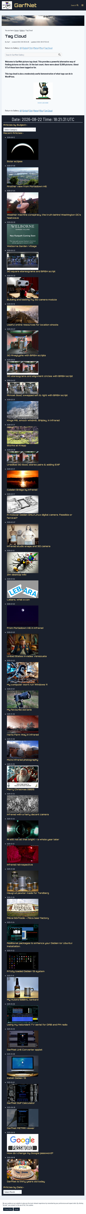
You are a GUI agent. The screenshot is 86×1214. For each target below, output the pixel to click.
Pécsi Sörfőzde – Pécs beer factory (28, 918)
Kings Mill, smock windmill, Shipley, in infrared (33, 420)
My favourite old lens (19, 709)
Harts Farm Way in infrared (23, 734)
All (21, 48)
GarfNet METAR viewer (20, 1128)
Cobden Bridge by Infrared (22, 489)
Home (16, 30)
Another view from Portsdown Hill (27, 186)
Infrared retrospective (20, 864)
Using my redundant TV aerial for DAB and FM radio (37, 1024)
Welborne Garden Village (22, 246)
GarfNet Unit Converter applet (24, 1049)
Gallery (22, 30)
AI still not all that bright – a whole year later (33, 839)
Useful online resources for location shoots (32, 324)
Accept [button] (16, 1209)
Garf (8, 42)
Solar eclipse (14, 161)
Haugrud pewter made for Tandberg (28, 893)
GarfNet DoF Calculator (21, 1103)
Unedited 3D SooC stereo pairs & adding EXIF (33, 464)
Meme (36, 48)
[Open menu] (82, 5)
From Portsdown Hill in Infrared (25, 628)
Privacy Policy (8, 1209)
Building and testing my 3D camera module (32, 299)
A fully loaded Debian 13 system (26, 971)
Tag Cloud (48, 48)
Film (31, 48)
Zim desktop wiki (16, 574)
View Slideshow (43, 103)
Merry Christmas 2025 (20, 789)
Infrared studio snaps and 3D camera (28, 546)
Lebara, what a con (18, 599)
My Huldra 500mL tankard (22, 999)
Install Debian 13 (16, 1078)
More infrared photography (22, 760)
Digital (25, 48)
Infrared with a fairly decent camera (28, 814)
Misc (41, 48)
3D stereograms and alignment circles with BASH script (40, 376)
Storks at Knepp (16, 445)
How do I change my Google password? (30, 1153)
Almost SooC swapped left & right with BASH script (37, 395)
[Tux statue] (43, 90)
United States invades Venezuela (27, 656)
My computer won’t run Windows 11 (27, 684)
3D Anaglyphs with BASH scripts (26, 355)
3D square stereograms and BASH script (31, 271)
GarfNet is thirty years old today (26, 1181)
